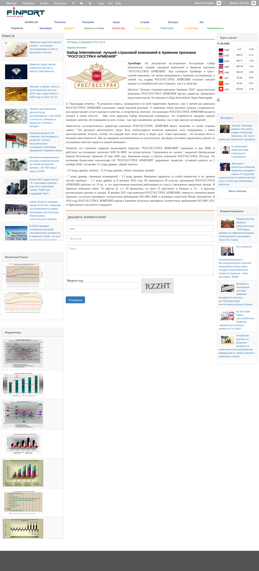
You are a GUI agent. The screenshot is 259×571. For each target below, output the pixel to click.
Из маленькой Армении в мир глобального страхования (239, 151)
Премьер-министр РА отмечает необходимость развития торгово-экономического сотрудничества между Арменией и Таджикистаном (46, 141)
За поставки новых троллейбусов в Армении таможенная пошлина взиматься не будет (236, 320)
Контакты (60, 3)
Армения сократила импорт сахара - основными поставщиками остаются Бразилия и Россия (46, 47)
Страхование (142, 28)
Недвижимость (215, 28)
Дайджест (69, 28)
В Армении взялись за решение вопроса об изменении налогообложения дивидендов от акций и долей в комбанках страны (237, 346)
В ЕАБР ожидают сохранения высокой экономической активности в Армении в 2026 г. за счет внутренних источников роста (45, 234)
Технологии (167, 28)
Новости (8, 35)
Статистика (191, 28)
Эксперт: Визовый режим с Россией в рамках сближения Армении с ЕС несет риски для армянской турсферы (237, 132)
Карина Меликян (76, 47)
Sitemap (11, 3)
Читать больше (237, 191)
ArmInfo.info (31, 22)
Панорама (88, 22)
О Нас (44, 3)
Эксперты (226, 118)
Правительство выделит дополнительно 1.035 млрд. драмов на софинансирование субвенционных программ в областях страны (236, 229)
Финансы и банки (94, 28)
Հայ (101, 3)
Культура (173, 22)
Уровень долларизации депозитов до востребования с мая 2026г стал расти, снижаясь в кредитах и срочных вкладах (45, 117)
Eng (118, 3)
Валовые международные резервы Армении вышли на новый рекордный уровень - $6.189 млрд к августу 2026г (44, 164)
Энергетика (118, 28)
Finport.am (17, 28)
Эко (201, 22)
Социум (144, 22)
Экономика (45, 28)
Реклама (28, 3)
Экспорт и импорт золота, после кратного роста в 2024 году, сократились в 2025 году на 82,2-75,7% (44, 91)
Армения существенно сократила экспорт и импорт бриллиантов (43, 67)
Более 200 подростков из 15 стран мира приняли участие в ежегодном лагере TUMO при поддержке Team (44, 186)
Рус (110, 3)
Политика (59, 22)
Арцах (116, 22)
